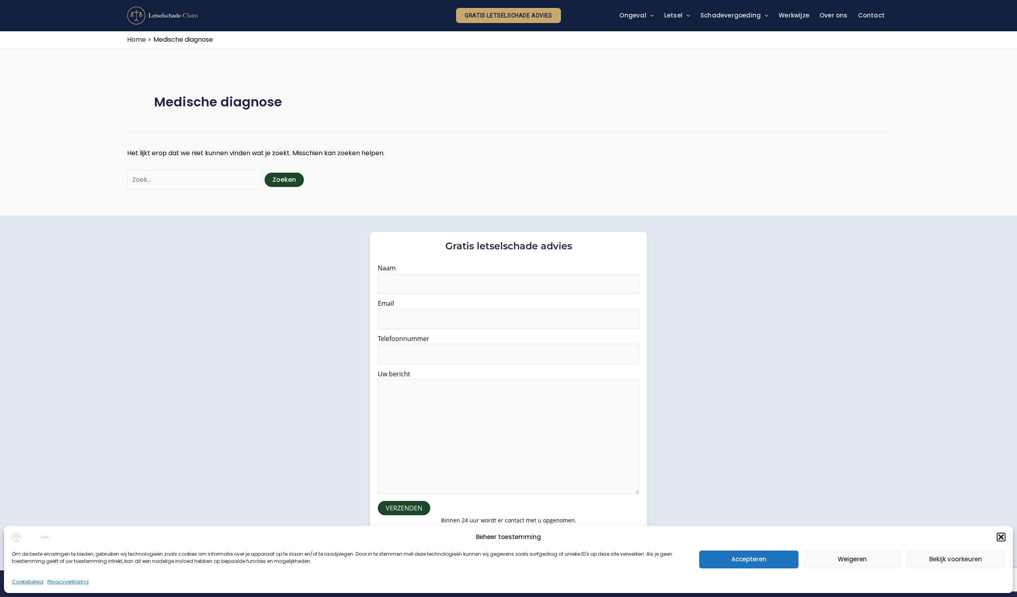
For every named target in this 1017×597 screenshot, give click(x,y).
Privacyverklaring (68, 581)
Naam (387, 268)
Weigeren (852, 559)
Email (386, 303)
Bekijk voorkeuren (955, 559)
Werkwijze (794, 15)
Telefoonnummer (403, 338)
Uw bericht (394, 374)
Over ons (834, 15)
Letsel (673, 15)
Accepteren (748, 559)
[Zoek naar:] (196, 179)
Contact (871, 15)
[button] (1001, 537)
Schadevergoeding (730, 15)
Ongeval (632, 15)
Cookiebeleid (27, 581)
